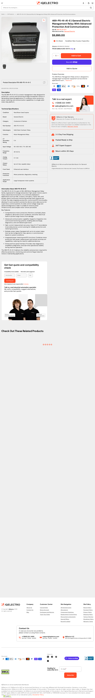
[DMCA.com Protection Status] (5, 674)
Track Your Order (45, 614)
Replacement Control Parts (69, 614)
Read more (69, 312)
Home (2, 246)
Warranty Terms (72, 358)
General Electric (69, 263)
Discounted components (68, 617)
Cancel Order (44, 607)
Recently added (65, 621)
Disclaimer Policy (88, 619)
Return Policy (87, 607)
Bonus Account (44, 610)
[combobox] (47, 8)
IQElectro (11, 609)
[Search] (91, 8)
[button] (2, 3)
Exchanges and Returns (47, 612)
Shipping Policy (88, 614)
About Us (29, 607)
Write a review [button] (60, 580)
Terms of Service (88, 617)
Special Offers (65, 619)
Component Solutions (67, 612)
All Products (10, 246)
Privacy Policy (87, 612)
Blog (28, 612)
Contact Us (30, 610)
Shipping (54, 278)
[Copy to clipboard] (44, 314)
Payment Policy (88, 610)
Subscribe (70, 675)
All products (64, 610)
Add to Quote (72, 301)
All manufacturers (66, 607)
